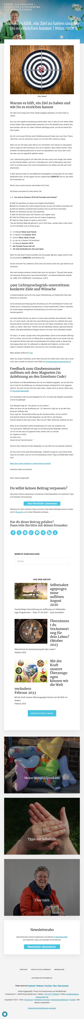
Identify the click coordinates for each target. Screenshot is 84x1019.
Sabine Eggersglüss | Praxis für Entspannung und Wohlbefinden (22, 7)
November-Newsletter (20, 391)
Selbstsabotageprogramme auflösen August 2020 (59, 595)
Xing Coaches (63, 986)
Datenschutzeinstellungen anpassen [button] (42, 1008)
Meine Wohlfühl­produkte (42, 778)
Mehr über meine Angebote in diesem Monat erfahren (30, 463)
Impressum (28, 1000)
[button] (13, 532)
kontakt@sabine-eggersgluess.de (58, 362)
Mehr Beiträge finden (42, 713)
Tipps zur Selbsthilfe (42, 839)
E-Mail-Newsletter (61, 937)
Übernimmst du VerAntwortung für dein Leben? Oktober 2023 (59, 633)
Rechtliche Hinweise (42, 1000)
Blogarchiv (20, 512)
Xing (55, 986)
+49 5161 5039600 (51, 994)
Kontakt (72, 1000)
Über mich (42, 900)
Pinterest (40, 986)
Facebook (31, 986)
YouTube (48, 986)
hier (31, 353)
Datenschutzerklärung (59, 1000)
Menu (76, 5)
